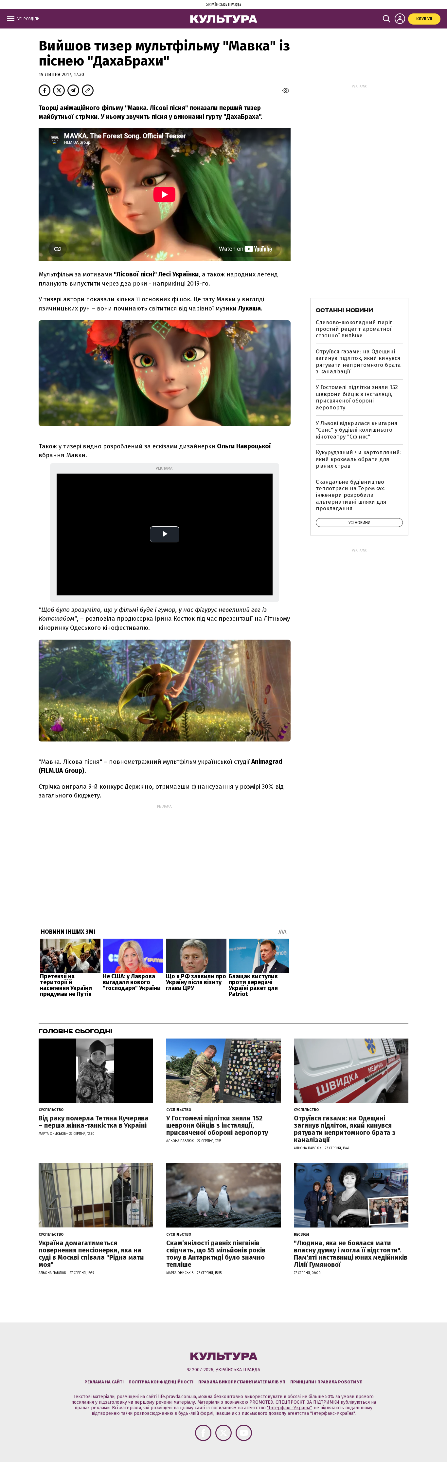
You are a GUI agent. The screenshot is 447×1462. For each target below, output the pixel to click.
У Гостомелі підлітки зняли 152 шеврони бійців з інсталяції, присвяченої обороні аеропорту (357, 397)
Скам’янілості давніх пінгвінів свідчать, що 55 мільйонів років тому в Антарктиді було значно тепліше (215, 1253)
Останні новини (344, 310)
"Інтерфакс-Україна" (289, 1408)
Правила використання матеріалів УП (241, 1381)
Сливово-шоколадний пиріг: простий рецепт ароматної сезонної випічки (355, 329)
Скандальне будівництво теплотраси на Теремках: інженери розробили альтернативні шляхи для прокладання (351, 495)
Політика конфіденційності (161, 1381)
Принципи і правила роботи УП (326, 1381)
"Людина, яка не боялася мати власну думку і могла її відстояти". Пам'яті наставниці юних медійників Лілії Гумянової (350, 1253)
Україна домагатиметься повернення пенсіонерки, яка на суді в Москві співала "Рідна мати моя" (91, 1253)
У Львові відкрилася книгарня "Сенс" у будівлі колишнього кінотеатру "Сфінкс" (356, 430)
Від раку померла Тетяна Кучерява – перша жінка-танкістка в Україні (94, 1121)
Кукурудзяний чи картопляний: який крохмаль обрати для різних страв (358, 459)
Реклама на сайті (104, 1381)
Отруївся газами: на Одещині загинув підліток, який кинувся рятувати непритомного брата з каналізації (358, 361)
